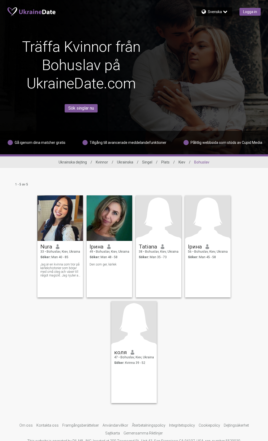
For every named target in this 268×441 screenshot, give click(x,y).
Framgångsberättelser (80, 425)
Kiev (181, 162)
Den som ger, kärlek (103, 264)
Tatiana (148, 247)
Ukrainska (125, 162)
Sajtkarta (112, 433)
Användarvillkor (115, 425)
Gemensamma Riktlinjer (143, 433)
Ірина (96, 247)
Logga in (250, 12)
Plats (165, 162)
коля (120, 352)
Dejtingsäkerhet (236, 425)
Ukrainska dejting (73, 162)
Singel (147, 162)
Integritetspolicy (182, 425)
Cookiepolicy (209, 425)
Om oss (26, 425)
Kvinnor (102, 162)
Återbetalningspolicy (148, 425)
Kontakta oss (47, 425)
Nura (46, 247)
